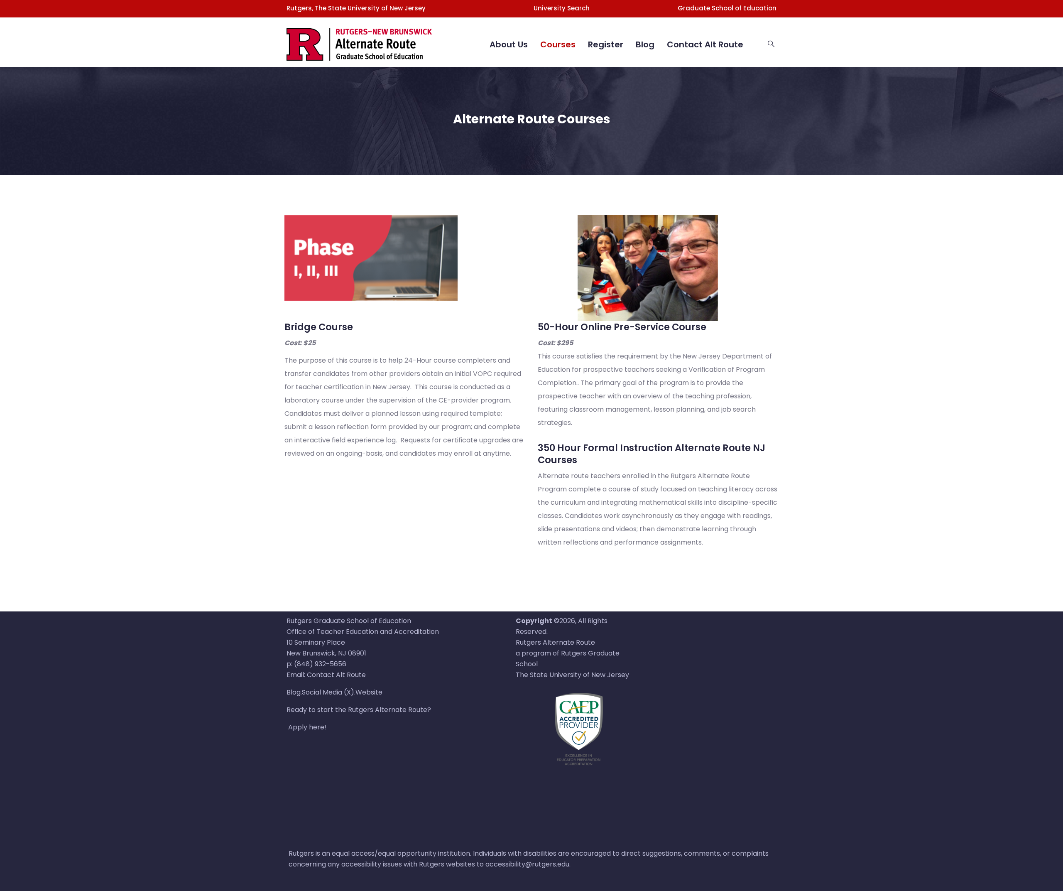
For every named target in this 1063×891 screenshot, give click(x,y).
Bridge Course (318, 327)
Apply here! (307, 727)
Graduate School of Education (727, 8)
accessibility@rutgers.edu (527, 864)
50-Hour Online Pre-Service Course (622, 327)
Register (605, 44)
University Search (562, 8)
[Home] (359, 34)
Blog (645, 44)
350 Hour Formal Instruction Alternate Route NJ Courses (651, 453)
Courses (558, 44)
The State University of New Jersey (572, 675)
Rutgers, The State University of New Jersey (356, 8)
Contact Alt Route (705, 44)
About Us (509, 44)
